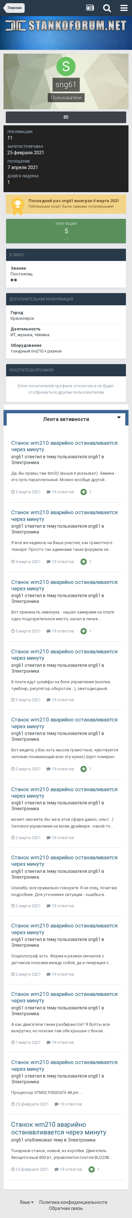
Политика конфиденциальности (73, 1202)
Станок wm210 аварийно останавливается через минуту (58, 1128)
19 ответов (62, 491)
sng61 (17, 456)
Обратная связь (66, 1208)
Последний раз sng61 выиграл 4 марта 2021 (74, 200)
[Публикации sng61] (66, 117)
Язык (25, 1202)
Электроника (25, 462)
